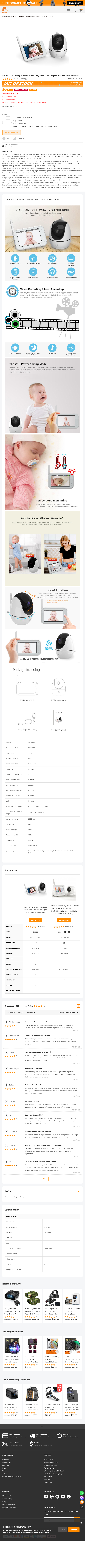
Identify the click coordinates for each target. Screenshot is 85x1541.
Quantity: (5, 114)
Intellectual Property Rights (54, 1474)
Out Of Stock (11, 133)
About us (5, 1459)
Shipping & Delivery (51, 1465)
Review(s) (22, 79)
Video (4, 1471)
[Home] (5, 10)
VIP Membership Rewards (11, 1477)
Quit (63, 1530)
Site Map (5, 1465)
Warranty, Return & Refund (54, 1471)
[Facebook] (46, 1497)
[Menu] (68, 10)
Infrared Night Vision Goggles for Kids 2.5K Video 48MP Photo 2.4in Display (32, 1311)
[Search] (74, 10)
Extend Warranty (8, 1505)
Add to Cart (35, 920)
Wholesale (48, 1482)
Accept (74, 1530)
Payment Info (49, 1468)
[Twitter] (57, 1497)
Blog (4, 1468)
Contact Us (6, 1462)
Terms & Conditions (51, 1462)
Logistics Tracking (9, 1507)
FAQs (42, 199)
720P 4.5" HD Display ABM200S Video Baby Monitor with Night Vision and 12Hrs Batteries (35, 909)
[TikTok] (69, 1497)
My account (6, 1496)
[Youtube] (63, 1497)
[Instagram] (52, 1497)
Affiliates (47, 1480)
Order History (7, 1499)
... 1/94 (43, 1179)
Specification (53, 199)
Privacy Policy (49, 1459)
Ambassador (48, 1477)
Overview (10, 199)
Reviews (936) (32, 199)
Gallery (4, 1474)
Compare (20, 199)
